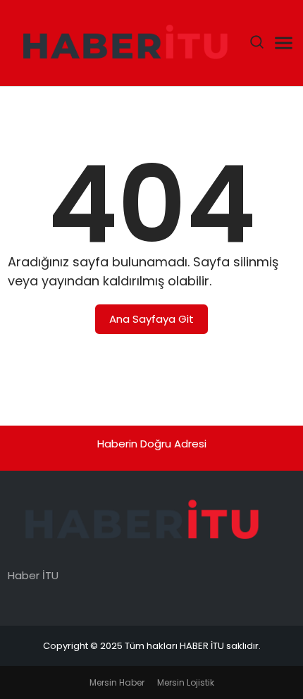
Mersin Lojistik (185, 682)
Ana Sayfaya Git (151, 318)
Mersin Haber (116, 682)
